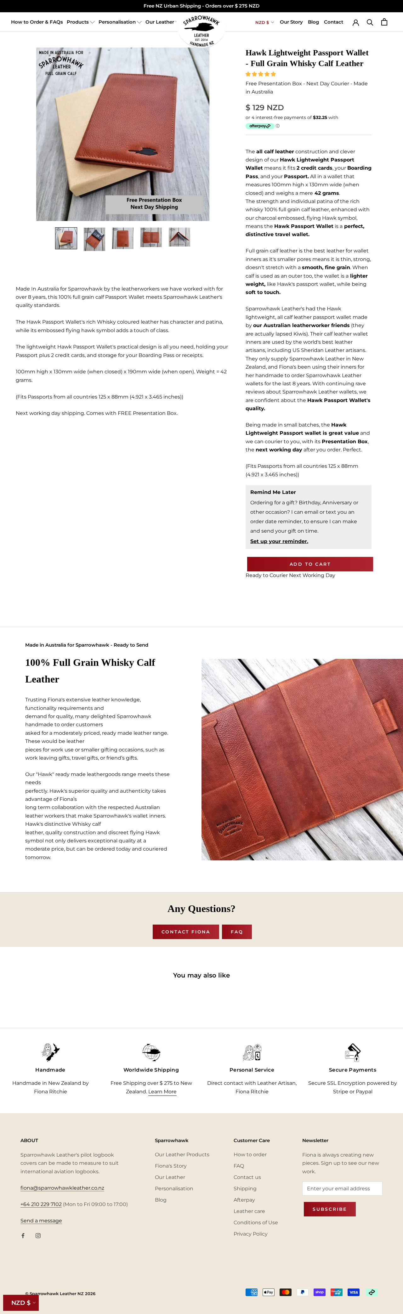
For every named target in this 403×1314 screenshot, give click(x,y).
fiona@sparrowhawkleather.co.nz (62, 1188)
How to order (250, 1155)
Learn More (162, 1092)
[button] (261, 74)
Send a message (41, 1221)
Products (78, 22)
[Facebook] (23, 1235)
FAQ (237, 932)
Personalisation (118, 22)
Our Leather (160, 22)
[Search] (370, 22)
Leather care (249, 1211)
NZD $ (21, 1302)
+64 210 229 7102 (41, 1204)
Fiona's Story (171, 1166)
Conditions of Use (256, 1223)
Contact (333, 22)
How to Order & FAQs (37, 22)
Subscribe (330, 1209)
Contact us (247, 1177)
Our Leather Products (182, 1155)
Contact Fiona (186, 932)
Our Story (291, 22)
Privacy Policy (251, 1234)
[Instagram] (38, 1235)
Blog (313, 22)
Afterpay (244, 1200)
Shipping (245, 1189)
